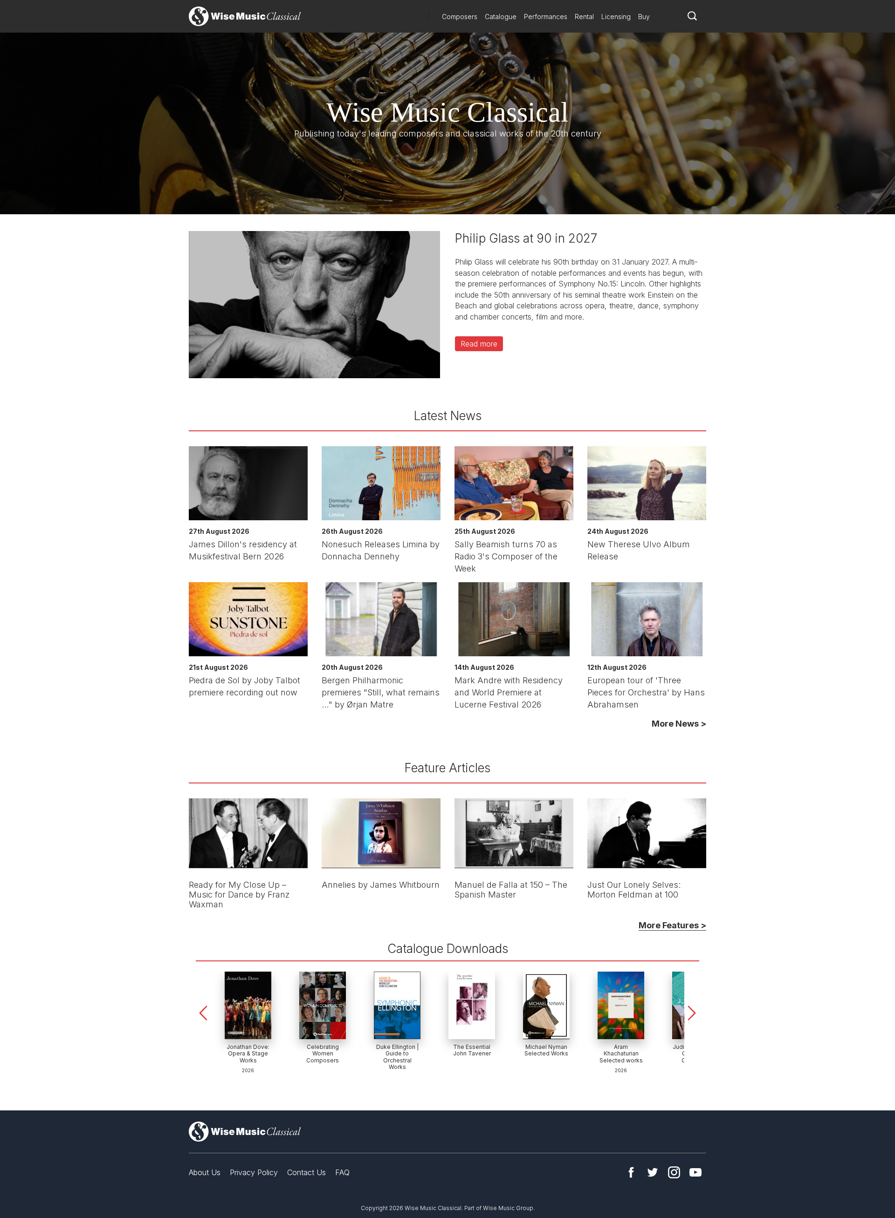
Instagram (674, 1172)
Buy (644, 16)
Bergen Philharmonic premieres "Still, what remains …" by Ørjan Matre (381, 692)
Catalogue (500, 16)
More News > (679, 723)
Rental (584, 16)
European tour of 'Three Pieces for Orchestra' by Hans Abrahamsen (646, 692)
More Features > (672, 925)
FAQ (342, 1172)
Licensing (616, 16)
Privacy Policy (254, 1172)
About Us (204, 1172)
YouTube (695, 1172)
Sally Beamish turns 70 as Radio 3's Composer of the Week (506, 556)
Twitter (653, 1172)
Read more (479, 343)
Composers (459, 16)
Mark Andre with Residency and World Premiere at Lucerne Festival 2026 (508, 692)
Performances (545, 16)
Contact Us (306, 1172)
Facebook (631, 1172)
